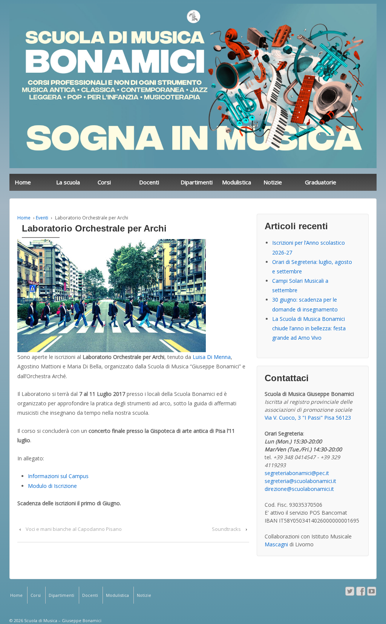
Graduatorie (320, 182)
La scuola (68, 182)
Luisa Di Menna (212, 356)
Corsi (104, 182)
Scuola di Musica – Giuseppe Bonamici (62, 620)
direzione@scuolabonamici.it (299, 488)
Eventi (42, 218)
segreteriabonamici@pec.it (297, 473)
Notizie (272, 182)
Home (23, 182)
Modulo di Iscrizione (52, 485)
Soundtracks (226, 529)
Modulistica (236, 182)
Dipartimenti (197, 182)
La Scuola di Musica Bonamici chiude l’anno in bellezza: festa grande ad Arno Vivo (309, 328)
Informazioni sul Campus (58, 476)
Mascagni (276, 544)
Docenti (149, 182)
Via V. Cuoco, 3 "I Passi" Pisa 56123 (308, 417)
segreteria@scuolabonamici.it (300, 480)
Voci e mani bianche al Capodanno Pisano (74, 529)
